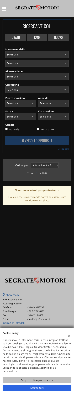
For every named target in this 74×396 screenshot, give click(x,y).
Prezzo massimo (15, 98)
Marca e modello (15, 49)
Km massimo (46, 111)
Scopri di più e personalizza (37, 380)
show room (12, 295)
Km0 (37, 37)
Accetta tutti (37, 387)
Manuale (14, 129)
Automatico (47, 129)
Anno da (43, 98)
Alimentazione (14, 71)
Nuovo (58, 37)
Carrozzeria (12, 84)
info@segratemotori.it (38, 319)
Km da (9, 111)
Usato (16, 37)
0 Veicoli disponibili (37, 140)
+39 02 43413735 (35, 307)
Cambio (9, 124)
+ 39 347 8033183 (35, 311)
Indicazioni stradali (14, 322)
